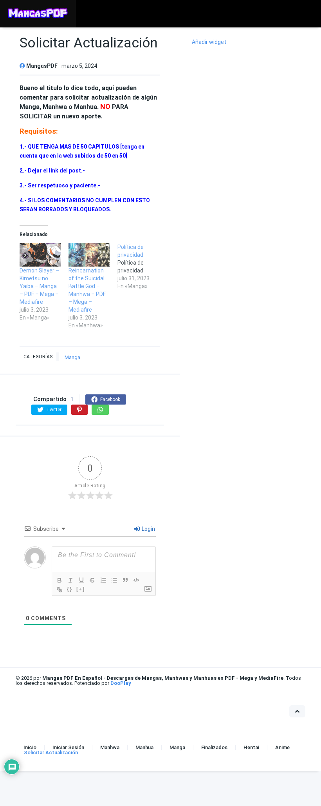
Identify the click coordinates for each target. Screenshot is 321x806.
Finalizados (214, 747)
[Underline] (81, 580)
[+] (80, 589)
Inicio (29, 747)
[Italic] (70, 580)
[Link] (59, 589)
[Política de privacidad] (141, 266)
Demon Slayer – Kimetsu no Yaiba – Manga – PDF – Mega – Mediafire (39, 286)
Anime (282, 747)
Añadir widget (209, 42)
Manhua (144, 747)
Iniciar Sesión (68, 747)
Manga (72, 357)
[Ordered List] (103, 580)
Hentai (251, 747)
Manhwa (109, 747)
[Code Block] (136, 580)
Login (148, 529)
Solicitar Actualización (51, 752)
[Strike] (92, 580)
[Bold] (59, 580)
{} (69, 589)
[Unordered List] (114, 580)
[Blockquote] (125, 580)
